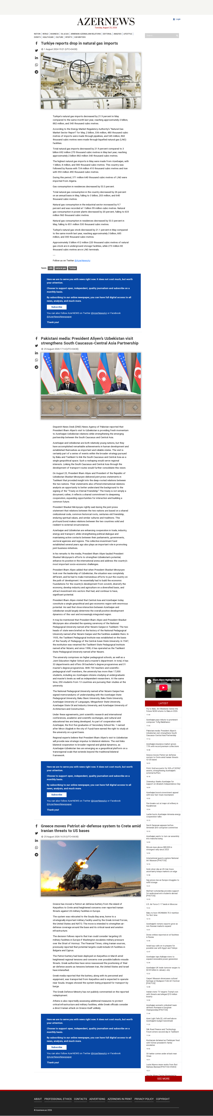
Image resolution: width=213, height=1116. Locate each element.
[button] (36, 43)
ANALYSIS (117, 34)
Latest (163, 703)
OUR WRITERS (80, 37)
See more (163, 1078)
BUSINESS (54, 34)
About (38, 1099)
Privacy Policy (144, 1099)
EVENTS (37, 37)
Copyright (163, 1099)
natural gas (60, 268)
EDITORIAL (107, 34)
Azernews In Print (120, 1099)
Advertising (97, 1099)
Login (177, 19)
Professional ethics (58, 1099)
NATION (37, 34)
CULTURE (59, 37)
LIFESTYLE (128, 34)
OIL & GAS (65, 34)
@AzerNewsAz (82, 260)
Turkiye (72, 268)
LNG (51, 268)
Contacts (80, 1099)
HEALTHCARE (48, 37)
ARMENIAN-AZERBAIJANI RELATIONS (86, 34)
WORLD (45, 34)
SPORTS (68, 37)
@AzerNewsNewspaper (59, 316)
